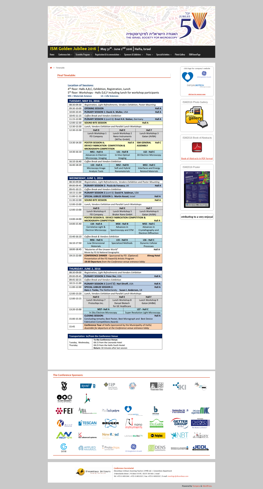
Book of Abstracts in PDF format (197, 158)
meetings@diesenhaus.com (178, 476)
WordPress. (207, 486)
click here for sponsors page (196, 94)
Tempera (196, 486)
